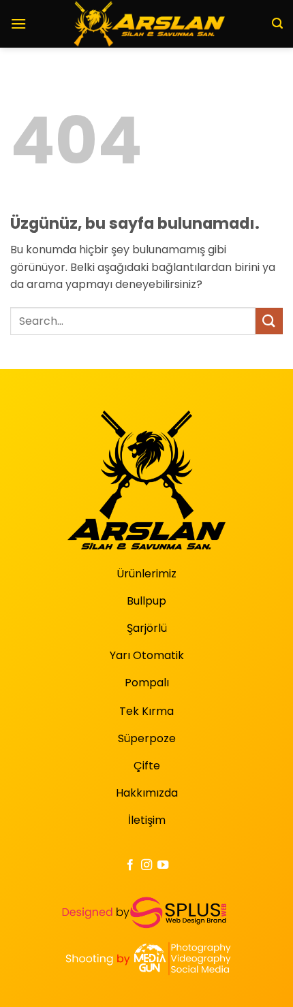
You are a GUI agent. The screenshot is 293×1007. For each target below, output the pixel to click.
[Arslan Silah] (147, 24)
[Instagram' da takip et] (146, 865)
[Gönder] (269, 321)
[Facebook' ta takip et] (129, 865)
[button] (18, 23)
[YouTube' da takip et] (162, 865)
